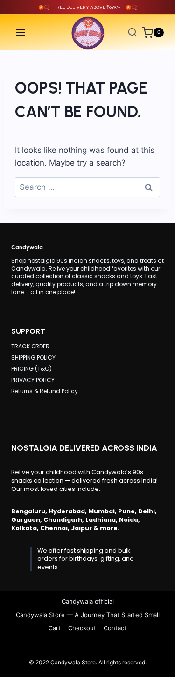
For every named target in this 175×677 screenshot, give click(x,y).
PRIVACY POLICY (33, 380)
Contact (115, 628)
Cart (55, 628)
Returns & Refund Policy (44, 391)
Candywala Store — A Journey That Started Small (88, 615)
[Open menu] (20, 32)
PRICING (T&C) (31, 369)
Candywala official (88, 601)
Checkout (82, 628)
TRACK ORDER (30, 346)
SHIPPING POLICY (33, 357)
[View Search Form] (132, 33)
